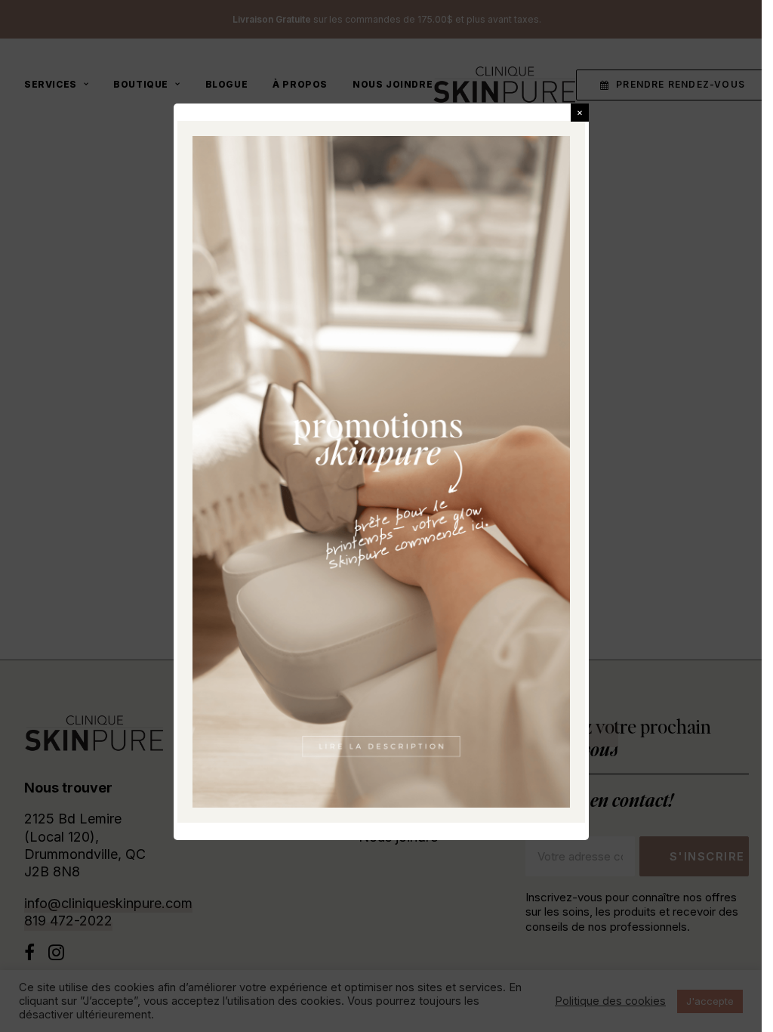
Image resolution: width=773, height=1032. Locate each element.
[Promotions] (381, 472)
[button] (580, 113)
